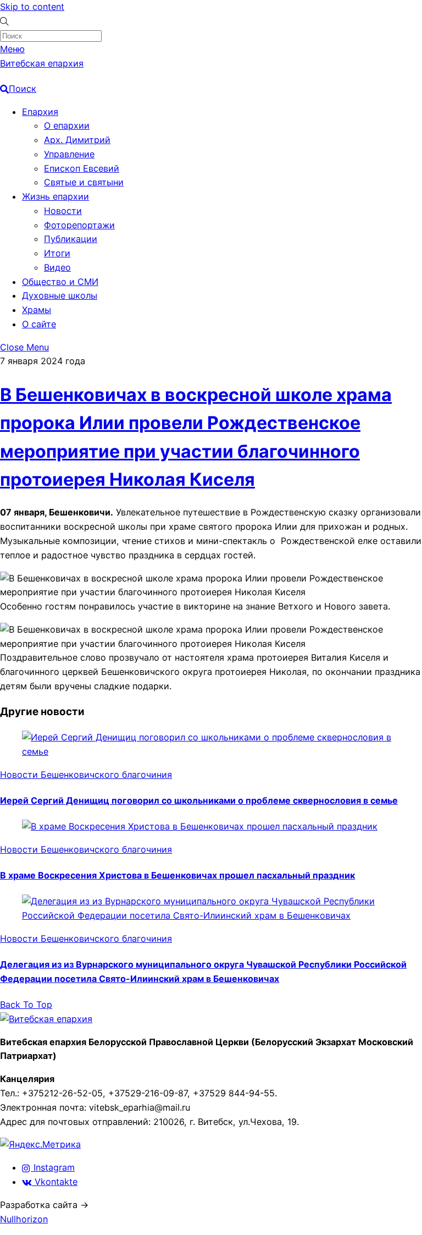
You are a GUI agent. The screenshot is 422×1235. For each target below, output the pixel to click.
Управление (69, 154)
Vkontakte (54, 1181)
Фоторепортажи (79, 224)
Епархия (40, 111)
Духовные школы (59, 295)
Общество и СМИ (60, 281)
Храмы (36, 309)
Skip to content (32, 6)
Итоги (57, 253)
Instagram (53, 1167)
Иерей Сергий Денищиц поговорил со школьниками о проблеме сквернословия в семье (199, 800)
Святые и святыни (84, 182)
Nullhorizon (24, 1219)
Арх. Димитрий (77, 139)
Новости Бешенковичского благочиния (86, 774)
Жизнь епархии (55, 196)
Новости (63, 210)
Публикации (70, 238)
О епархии (67, 125)
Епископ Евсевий (81, 168)
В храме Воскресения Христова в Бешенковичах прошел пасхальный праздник (177, 875)
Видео (57, 267)
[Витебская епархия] (46, 1018)
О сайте (39, 324)
